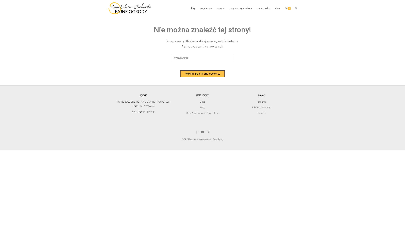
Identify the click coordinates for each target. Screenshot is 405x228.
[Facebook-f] (197, 132)
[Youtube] (202, 132)
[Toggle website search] (296, 8)
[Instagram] (208, 132)
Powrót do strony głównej (202, 74)
